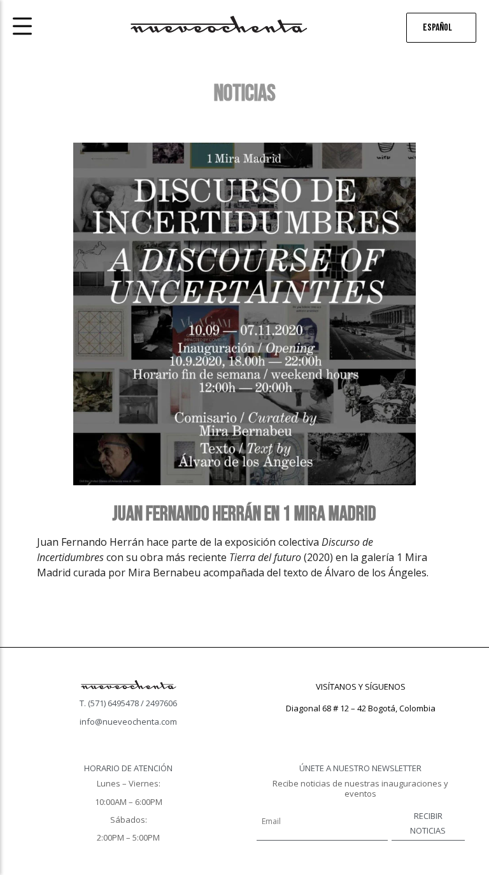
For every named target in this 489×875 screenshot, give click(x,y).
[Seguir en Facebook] (335, 726)
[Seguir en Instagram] (360, 726)
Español (437, 28)
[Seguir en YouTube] (386, 726)
